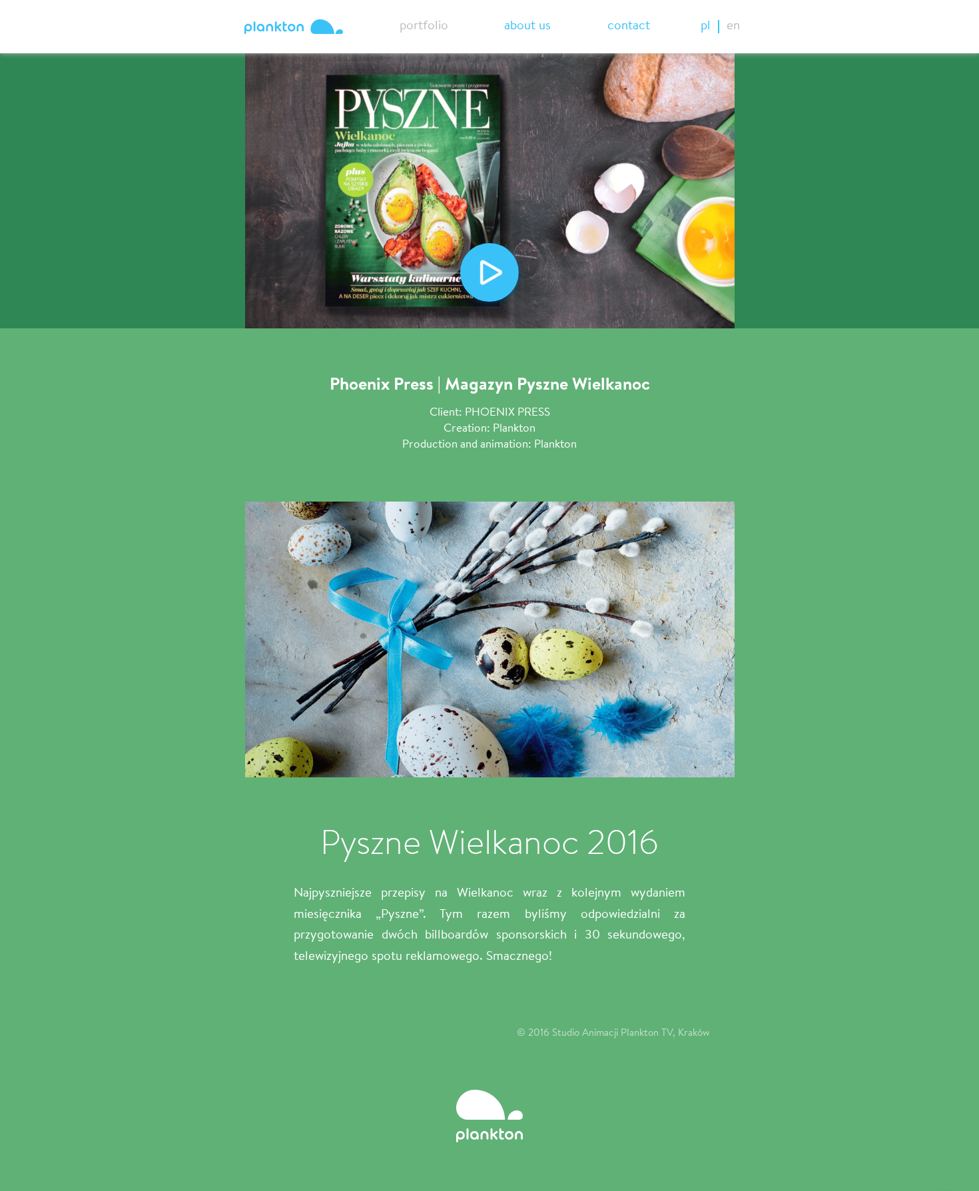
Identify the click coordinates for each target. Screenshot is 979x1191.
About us (527, 26)
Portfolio (424, 26)
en (733, 26)
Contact (628, 26)
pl (706, 26)
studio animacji (293, 26)
